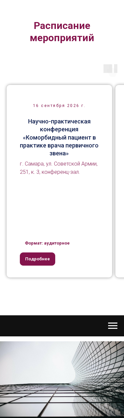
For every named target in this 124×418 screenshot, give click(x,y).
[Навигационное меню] (112, 326)
